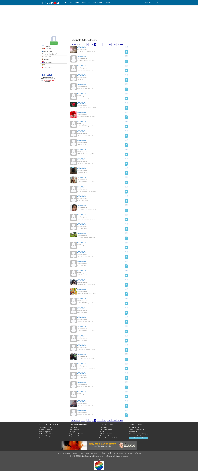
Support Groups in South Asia (109, 438)
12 (104, 44)
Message (47, 46)
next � (120, 44)
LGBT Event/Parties (105, 429)
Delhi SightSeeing (75, 429)
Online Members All (50, 54)
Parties (46, 65)
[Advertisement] (99, 21)
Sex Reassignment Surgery (138, 434)
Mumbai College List (45, 429)
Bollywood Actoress (76, 434)
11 (101, 44)
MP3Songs (85, 453)
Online (77, 3)
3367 (114, 44)
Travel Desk (73, 427)
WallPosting (97, 3)
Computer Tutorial (45, 427)
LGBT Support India (105, 434)
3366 (109, 44)
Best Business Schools (46, 434)
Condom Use (133, 432)
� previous (76, 44)
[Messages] (70, 2)
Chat (103, 453)
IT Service (66, 453)
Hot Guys (72, 432)
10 (98, 44)
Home (59, 453)
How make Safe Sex (136, 436)
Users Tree (86, 3)
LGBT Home (103, 427)
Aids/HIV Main (134, 427)
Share (99, 459)
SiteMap (138, 453)
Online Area (47, 51)
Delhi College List (45, 432)
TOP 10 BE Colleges (45, 436)
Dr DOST (102, 432)
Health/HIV (75, 453)
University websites (45, 438)
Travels (109, 453)
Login (156, 3)
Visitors (47, 49)
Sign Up (148, 3)
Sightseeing (95, 453)
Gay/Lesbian (48, 62)
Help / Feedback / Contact (139, 438)
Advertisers (129, 453)
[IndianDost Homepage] (65, 2)
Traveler (46, 59)
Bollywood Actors (75, 436)
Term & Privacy (118, 453)
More (107, 3)
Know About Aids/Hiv (136, 429)
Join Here (54, 43)
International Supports (106, 436)
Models (71, 438)
